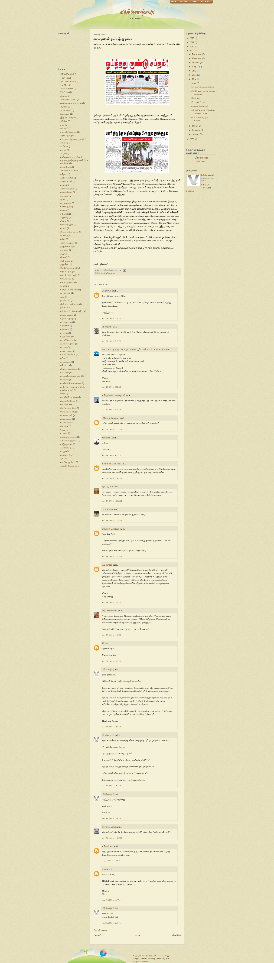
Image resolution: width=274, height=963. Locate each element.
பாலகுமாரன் (65, 362)
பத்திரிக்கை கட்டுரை (69, 340)
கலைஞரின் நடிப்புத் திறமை (113, 39)
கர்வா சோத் (65, 167)
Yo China (64, 92)
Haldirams (196, 98)
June (194, 75)
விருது (63, 451)
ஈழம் (62, 125)
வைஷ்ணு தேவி (66, 455)
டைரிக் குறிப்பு (66, 235)
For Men (64, 85)
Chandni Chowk (198, 102)
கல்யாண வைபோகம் (69, 170)
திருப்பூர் (63, 253)
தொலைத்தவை (67, 282)
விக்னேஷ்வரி (137, 11)
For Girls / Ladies (68, 81)
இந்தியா (63, 121)
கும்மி (62, 199)
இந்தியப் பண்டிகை (68, 117)
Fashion (64, 78)
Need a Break (66, 89)
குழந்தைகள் (65, 203)
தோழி (63, 286)
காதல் (63, 185)
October (196, 62)
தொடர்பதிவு (65, 279)
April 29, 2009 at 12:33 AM (112, 429)
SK (103, 643)
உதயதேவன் (107, 486)
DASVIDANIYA (67, 74)
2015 (192, 38)
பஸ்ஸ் (62, 358)
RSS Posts (205, 1)
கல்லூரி (63, 174)
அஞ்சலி (63, 96)
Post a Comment (101, 929)
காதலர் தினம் (66, 181)
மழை (62, 393)
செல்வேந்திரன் (66, 225)
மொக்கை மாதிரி (67, 412)
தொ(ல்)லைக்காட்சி (68, 268)
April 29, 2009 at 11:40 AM (112, 478)
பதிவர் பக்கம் (66, 322)
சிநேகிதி (64, 214)
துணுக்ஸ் (64, 264)
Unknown (106, 290)
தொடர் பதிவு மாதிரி (68, 275)
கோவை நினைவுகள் (200, 106)
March (195, 126)
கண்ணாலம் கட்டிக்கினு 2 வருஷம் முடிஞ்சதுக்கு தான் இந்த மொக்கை (74, 160)
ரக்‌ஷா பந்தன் (66, 419)
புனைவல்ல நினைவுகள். (70, 376)
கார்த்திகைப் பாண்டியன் (113, 395)
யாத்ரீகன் (106, 326)
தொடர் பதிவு (66, 271)
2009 (192, 50)
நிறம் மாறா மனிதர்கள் (69, 304)
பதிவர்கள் (64, 325)
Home (173, 1)
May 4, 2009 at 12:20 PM (111, 860)
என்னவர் (64, 143)
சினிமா (63, 221)
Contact (194, 1)
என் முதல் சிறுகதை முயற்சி (72, 139)
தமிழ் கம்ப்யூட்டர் (67, 243)
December (197, 54)
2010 (192, 46)
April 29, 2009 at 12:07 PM (112, 501)
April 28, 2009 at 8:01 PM (111, 387)
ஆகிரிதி (63, 107)
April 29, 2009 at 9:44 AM (111, 455)
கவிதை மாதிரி (66, 178)
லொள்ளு (64, 426)
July (194, 71)
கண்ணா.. (106, 437)
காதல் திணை (66, 192)
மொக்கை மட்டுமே (68, 408)
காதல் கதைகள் (67, 189)
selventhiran (108, 509)
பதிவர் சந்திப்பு (66, 318)
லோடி (62, 430)
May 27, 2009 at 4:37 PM (111, 900)
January (196, 134)
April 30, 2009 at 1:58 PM (111, 818)
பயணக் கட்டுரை (67, 344)
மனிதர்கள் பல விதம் (69, 397)
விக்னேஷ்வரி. (66, 448)
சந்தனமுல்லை (109, 826)
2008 (192, 139)
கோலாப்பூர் (65, 206)
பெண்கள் (64, 380)
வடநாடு (63, 433)
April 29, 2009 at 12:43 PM (112, 556)
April (194, 83)
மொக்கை (64, 404)
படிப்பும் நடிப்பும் (66, 315)
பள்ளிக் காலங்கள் (67, 354)
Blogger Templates (140, 958)
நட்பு (62, 297)
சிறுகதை (64, 217)
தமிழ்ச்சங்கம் (66, 246)
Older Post (176, 934)
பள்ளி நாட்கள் (66, 351)
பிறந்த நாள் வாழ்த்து (69, 369)
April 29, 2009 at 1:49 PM (111, 661)
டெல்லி (63, 228)
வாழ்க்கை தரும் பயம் (69, 440)
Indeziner (144, 961)
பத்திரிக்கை (65, 336)
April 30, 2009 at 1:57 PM (111, 786)
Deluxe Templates (162, 958)
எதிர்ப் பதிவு (65, 135)
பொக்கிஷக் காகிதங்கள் (70, 383)
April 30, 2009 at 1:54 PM (111, 727)
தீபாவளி (63, 257)
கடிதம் (63, 150)
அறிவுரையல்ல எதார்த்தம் (71, 103)
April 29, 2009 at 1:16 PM (111, 602)
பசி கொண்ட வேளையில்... (71, 311)
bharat (105, 869)
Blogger (167, 955)
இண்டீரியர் (65, 114)
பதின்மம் (64, 333)
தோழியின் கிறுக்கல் (69, 290)
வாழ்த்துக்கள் (66, 444)
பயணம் (63, 347)
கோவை (63, 210)
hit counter (201, 161)
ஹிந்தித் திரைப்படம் (68, 466)
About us (183, 1)
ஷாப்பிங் (63, 458)
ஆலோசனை (65, 110)
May (194, 79)
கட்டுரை (63, 153)
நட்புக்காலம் (65, 300)
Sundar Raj (107, 564)
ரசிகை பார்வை (66, 422)
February (196, 130)
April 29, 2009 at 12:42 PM (112, 520)
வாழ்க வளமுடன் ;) (68, 437)
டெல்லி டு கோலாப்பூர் (69, 232)
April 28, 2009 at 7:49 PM (111, 341)
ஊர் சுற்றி (64, 128)
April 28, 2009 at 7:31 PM (111, 318)
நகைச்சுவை (65, 293)
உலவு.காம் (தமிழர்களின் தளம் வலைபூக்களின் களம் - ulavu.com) (134, 349)
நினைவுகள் (65, 307)
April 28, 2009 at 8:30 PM (111, 410)
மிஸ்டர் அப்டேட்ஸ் (67, 401)
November (197, 58)
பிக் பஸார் (64, 365)
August (195, 66)
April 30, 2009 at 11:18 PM (112, 838)
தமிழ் (62, 239)
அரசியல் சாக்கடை (68, 99)
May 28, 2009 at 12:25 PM (111, 923)
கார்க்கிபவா (107, 846)
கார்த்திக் (64, 196)
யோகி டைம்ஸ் (66, 415)
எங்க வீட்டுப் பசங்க (68, 132)
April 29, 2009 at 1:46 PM (111, 635)
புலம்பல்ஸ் (64, 372)
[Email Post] (124, 270)
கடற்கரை (64, 146)
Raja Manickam (109, 610)
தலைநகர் (64, 250)
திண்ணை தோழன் (111, 463)
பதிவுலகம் (64, 329)
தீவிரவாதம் (65, 261)
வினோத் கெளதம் (110, 418)
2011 (192, 42)
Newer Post (98, 934)
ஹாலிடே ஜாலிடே (67, 462)
